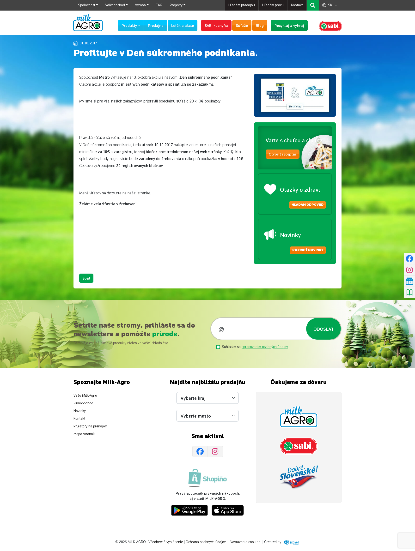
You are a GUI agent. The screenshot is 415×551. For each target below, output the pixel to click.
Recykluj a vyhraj (289, 25)
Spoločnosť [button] (86, 5)
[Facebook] (200, 451)
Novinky (79, 411)
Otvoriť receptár (282, 154)
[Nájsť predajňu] (409, 281)
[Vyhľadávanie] (313, 5)
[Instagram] (215, 451)
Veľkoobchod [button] (115, 5)
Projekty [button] (176, 5)
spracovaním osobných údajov (265, 347)
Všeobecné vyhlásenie (165, 542)
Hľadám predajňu (241, 5)
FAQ (159, 5)
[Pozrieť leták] (409, 292)
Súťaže (242, 25)
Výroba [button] (140, 5)
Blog (260, 25)
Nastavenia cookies (245, 542)
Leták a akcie (182, 25)
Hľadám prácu (273, 5)
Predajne (155, 25)
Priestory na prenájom (90, 426)
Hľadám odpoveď (307, 204)
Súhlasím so (255, 347)
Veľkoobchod (83, 403)
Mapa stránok (84, 434)
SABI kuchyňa (216, 25)
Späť (86, 278)
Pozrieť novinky (307, 250)
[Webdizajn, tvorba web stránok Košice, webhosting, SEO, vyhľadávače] (291, 542)
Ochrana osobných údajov (206, 542)
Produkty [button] (129, 25)
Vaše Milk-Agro (85, 395)
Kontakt (297, 5)
